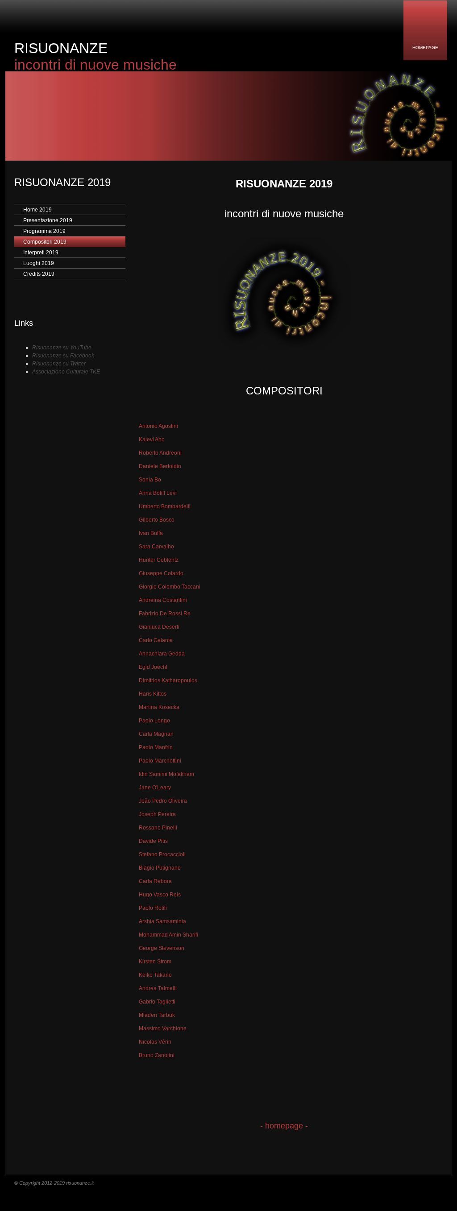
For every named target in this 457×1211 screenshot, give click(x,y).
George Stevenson (161, 948)
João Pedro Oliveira (163, 801)
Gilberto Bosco (156, 520)
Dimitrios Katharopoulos (168, 680)
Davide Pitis (153, 841)
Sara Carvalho (156, 546)
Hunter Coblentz (159, 560)
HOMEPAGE (425, 47)
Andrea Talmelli (158, 988)
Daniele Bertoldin (160, 466)
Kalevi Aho (152, 439)
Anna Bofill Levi (158, 493)
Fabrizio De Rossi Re (165, 613)
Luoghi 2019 (38, 263)
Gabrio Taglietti (157, 1002)
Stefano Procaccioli (162, 854)
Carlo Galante (156, 640)
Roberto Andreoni (160, 453)
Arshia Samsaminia (162, 921)
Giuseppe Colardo (161, 573)
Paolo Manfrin (156, 747)
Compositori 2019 (44, 242)
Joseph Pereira (157, 814)
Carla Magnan (156, 734)
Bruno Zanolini (156, 1055)
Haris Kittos (152, 694)
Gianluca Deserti (159, 627)
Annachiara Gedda (162, 654)
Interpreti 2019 (40, 252)
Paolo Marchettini (160, 761)
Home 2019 (37, 210)
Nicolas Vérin (155, 1042)
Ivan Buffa (151, 533)
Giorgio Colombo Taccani (169, 587)
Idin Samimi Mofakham (166, 774)
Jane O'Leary (155, 787)
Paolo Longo (154, 720)
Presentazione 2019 (47, 220)
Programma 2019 (44, 231)
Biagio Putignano (160, 868)
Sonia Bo (150, 480)
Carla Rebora (155, 881)
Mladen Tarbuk (157, 1015)
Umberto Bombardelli (165, 506)
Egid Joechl (153, 667)
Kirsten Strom (155, 961)
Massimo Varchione (163, 1028)
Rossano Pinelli (158, 828)
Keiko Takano (155, 975)
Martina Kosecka (159, 707)
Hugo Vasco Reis (160, 895)
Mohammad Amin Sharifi (168, 935)
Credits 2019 (38, 274)
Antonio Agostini (158, 426)
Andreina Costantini (163, 600)
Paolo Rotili (153, 908)
